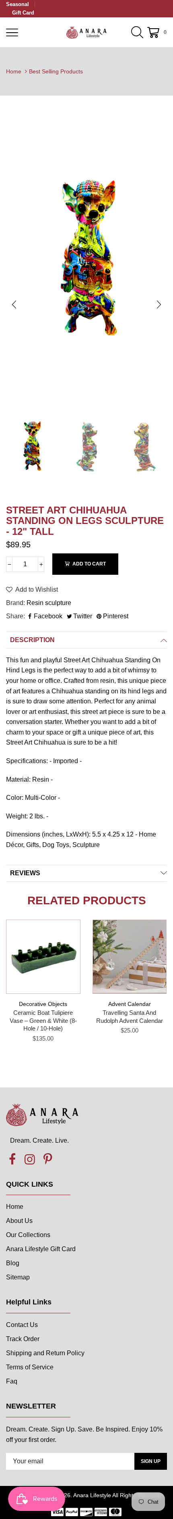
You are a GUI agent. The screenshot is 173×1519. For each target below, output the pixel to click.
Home (13, 71)
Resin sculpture (49, 602)
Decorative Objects (43, 1004)
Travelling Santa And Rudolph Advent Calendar (129, 1016)
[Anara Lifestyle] (86, 32)
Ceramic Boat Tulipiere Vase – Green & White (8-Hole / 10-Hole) (43, 1020)
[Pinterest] (47, 1160)
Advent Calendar (129, 1004)
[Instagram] (30, 1160)
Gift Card (23, 13)
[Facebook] (12, 1160)
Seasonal (17, 4)
